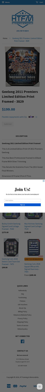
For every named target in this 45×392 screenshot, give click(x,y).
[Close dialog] (43, 181)
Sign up (22, 204)
